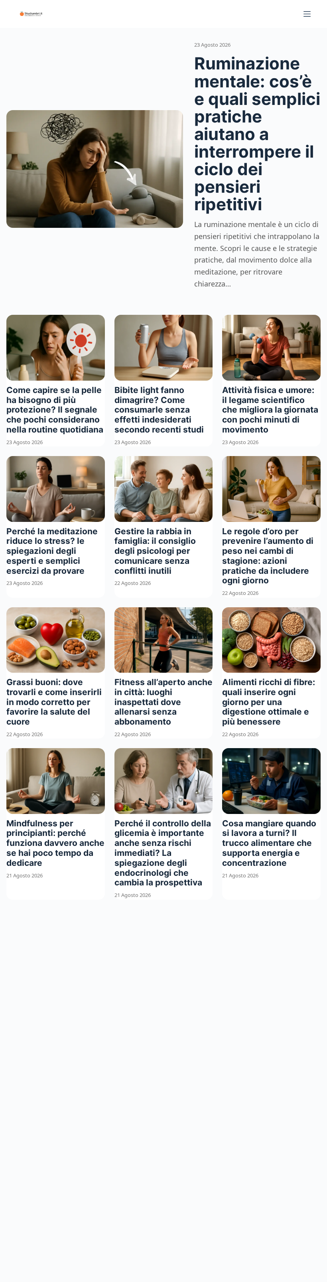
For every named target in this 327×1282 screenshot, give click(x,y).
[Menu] (307, 14)
